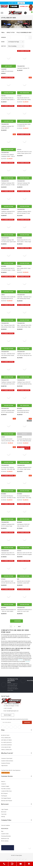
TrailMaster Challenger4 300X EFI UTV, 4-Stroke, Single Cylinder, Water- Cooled (7, 526)
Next (19, 626)
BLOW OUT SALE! (5, 735)
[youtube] (26, 727)
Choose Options (8, 92)
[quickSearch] (6, 13)
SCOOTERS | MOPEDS (6, 744)
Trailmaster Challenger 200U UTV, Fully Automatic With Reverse (23, 185)
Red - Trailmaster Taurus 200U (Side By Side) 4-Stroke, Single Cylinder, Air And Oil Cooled (8, 327)
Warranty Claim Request (6, 800)
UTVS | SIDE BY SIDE (6, 747)
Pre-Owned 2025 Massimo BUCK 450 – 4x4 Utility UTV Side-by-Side (8, 497)
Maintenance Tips (5, 838)
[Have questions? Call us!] (4, 864)
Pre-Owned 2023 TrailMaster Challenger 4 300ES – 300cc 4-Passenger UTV (8, 156)
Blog (2, 831)
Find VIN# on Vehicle (5, 788)
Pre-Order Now (24, 92)
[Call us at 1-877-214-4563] (25, 13)
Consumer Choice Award (6, 758)
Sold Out (24, 434)
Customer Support (5, 786)
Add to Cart (8, 66)
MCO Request (4, 793)
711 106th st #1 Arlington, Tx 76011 (11, 705)
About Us (3, 781)
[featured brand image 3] (23, 6)
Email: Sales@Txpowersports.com (11, 710)
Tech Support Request (6, 798)
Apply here (21, 3)
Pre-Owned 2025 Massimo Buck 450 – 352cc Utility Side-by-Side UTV (24, 440)
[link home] (15, 13)
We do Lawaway (4, 840)
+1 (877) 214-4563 (8, 708)
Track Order (3, 814)
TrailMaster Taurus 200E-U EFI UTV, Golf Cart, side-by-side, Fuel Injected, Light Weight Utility (24, 355)
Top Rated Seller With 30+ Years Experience (10, 770)
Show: (3, 41)
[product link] (8, 57)
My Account (3, 811)
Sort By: (3, 46)
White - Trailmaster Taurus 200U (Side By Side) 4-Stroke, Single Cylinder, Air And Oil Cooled (24, 327)
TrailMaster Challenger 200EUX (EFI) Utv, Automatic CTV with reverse (24, 213)
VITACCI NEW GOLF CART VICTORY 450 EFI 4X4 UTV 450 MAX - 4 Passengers (8, 583)
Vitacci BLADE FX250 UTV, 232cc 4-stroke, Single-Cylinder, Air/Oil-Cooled (24, 153)
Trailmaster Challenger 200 (23, 68)
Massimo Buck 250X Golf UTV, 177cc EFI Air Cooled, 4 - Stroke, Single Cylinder (8, 270)
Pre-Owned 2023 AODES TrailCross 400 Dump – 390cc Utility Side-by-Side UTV (7, 440)
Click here (20, 659)
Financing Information (6, 836)
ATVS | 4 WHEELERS (6, 737)
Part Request (4, 795)
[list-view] (27, 37)
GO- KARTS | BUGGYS (6, 742)
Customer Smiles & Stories (7, 760)
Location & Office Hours (6, 791)
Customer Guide (4, 833)
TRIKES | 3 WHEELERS (6, 749)
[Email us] (21, 864)
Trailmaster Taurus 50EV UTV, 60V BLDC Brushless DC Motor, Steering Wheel (8, 554)
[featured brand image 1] (13, 6)
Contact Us (3, 783)
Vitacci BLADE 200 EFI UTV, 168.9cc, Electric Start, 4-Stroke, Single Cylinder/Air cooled (24, 99)
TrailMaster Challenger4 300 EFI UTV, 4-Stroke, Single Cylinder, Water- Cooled (24, 469)
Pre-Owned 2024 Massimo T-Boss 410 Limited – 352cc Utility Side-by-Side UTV (24, 497)
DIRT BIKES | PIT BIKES (6, 740)
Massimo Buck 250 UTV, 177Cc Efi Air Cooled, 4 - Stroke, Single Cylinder (24, 241)
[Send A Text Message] (12, 864)
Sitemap (3, 816)
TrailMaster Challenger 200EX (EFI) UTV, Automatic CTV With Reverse (7, 185)
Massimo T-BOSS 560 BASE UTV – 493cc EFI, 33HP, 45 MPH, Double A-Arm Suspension (8, 611)
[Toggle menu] (2, 13)
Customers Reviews (5, 763)
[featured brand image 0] (4, 6)
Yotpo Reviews (4, 765)
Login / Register (4, 809)
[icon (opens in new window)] (2, 727)
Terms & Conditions (5, 825)
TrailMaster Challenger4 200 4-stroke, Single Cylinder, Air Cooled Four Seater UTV (8, 213)
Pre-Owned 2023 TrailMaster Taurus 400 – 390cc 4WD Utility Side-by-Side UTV (8, 469)
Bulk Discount (5, 772)
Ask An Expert (7, 715)
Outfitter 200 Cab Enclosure (7, 71)
